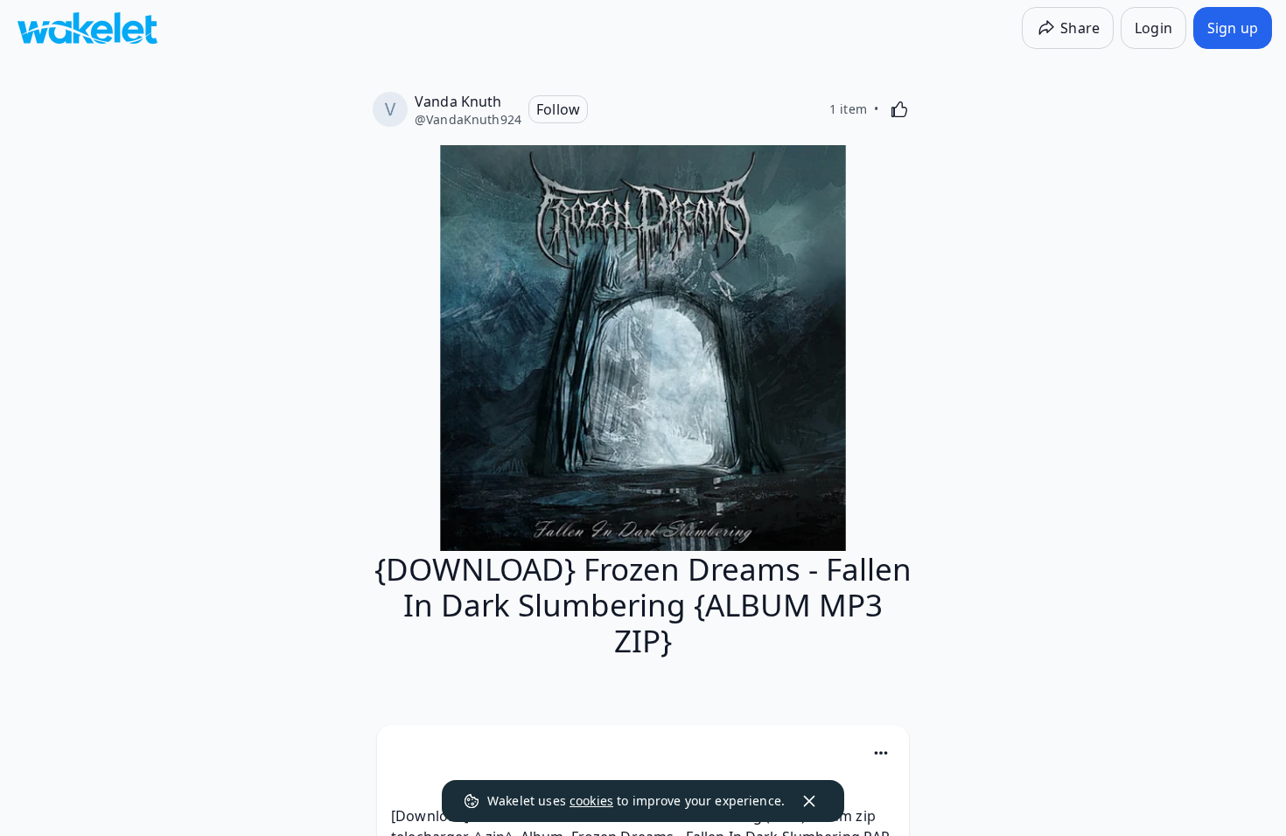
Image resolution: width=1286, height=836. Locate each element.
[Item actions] (881, 753)
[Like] (899, 109)
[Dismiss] (809, 801)
